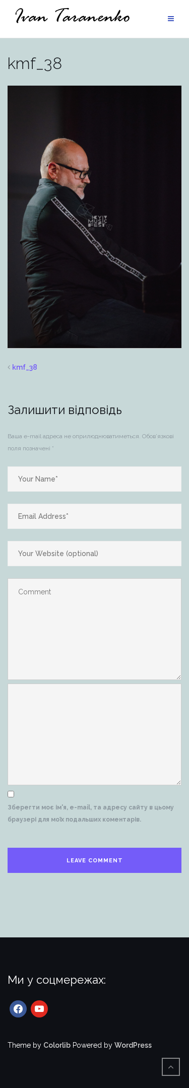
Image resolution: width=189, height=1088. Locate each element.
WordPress (133, 1045)
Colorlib (57, 1045)
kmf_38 (24, 367)
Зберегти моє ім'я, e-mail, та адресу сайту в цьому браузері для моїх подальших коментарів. (91, 813)
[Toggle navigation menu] (171, 19)
